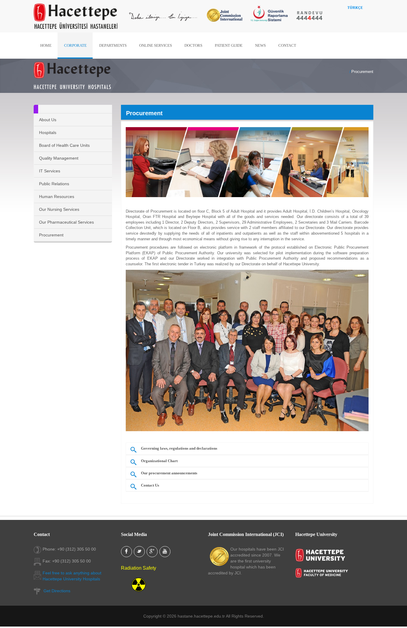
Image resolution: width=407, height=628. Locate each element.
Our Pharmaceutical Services (66, 222)
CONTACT (287, 45)
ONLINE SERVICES (155, 45)
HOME (46, 45)
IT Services (49, 171)
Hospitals (47, 132)
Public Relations (54, 183)
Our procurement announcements (169, 473)
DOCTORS (193, 45)
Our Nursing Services (59, 209)
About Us (47, 119)
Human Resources (56, 196)
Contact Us (150, 485)
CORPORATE (75, 45)
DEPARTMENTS (113, 45)
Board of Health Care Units (64, 145)
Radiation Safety (138, 568)
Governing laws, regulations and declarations (179, 448)
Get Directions (57, 590)
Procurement (51, 235)
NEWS (260, 45)
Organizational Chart (159, 461)
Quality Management (58, 158)
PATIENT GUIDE (229, 45)
